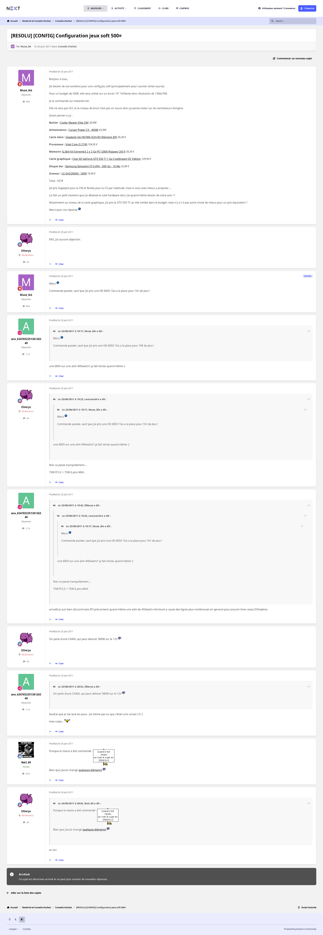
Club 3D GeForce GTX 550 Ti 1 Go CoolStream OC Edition (106, 159)
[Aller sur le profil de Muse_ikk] (12, 46)
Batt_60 (26, 762)
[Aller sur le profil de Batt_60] (26, 750)
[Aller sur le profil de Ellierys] (26, 238)
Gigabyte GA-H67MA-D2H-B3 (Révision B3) (91, 137)
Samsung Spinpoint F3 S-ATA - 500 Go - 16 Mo (92, 166)
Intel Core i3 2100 (76, 144)
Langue (13, 929)
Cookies (27, 929)
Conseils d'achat (67, 46)
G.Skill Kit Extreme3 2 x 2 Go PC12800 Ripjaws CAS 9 (93, 151)
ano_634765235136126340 (26, 341)
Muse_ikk (26, 46)
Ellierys (26, 251)
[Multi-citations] (50, 220)
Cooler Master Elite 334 (74, 122)
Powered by (300, 929)
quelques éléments (90, 770)
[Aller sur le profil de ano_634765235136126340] (26, 326)
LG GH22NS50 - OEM (74, 173)
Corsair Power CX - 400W (83, 130)
